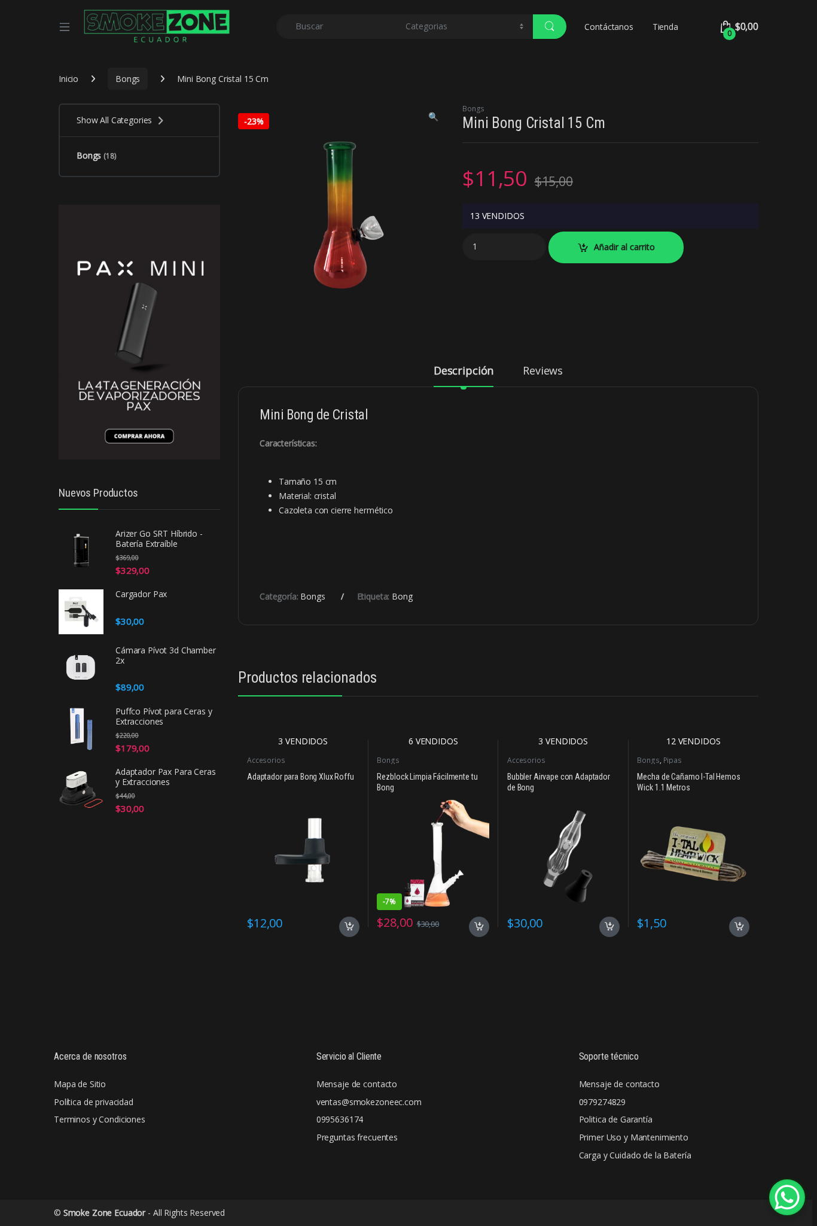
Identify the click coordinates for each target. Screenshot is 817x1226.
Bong (402, 596)
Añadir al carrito (624, 246)
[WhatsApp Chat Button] (787, 1197)
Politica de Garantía (616, 1119)
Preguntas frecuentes (357, 1137)
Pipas (672, 760)
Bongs (127, 78)
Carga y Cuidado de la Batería (635, 1155)
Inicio (68, 78)
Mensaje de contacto (356, 1084)
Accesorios (266, 760)
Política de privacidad (93, 1102)
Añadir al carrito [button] (347, 927)
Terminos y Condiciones (99, 1119)
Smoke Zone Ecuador (104, 1212)
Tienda (665, 26)
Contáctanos (608, 26)
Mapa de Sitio (80, 1084)
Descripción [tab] (463, 371)
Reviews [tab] (543, 371)
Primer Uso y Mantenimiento (633, 1137)
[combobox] (337, 26)
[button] (433, 116)
